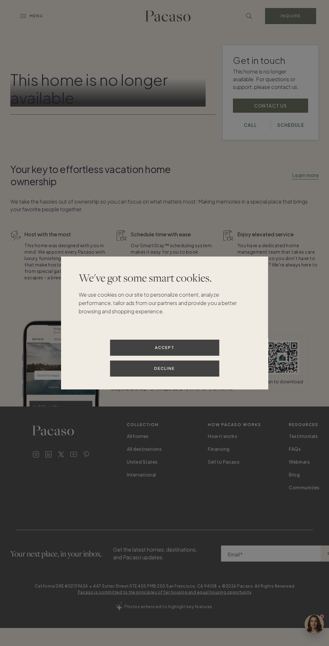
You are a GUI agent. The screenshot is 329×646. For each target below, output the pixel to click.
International (141, 474)
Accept (164, 347)
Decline (164, 368)
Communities (304, 487)
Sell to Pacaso (224, 462)
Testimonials (303, 436)
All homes (138, 436)
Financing (219, 449)
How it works (222, 436)
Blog (294, 474)
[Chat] (314, 624)
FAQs (295, 449)
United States (142, 462)
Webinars (299, 462)
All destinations (144, 449)
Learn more (305, 175)
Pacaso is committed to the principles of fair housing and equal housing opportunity (165, 592)
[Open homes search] (249, 16)
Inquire (290, 15)
